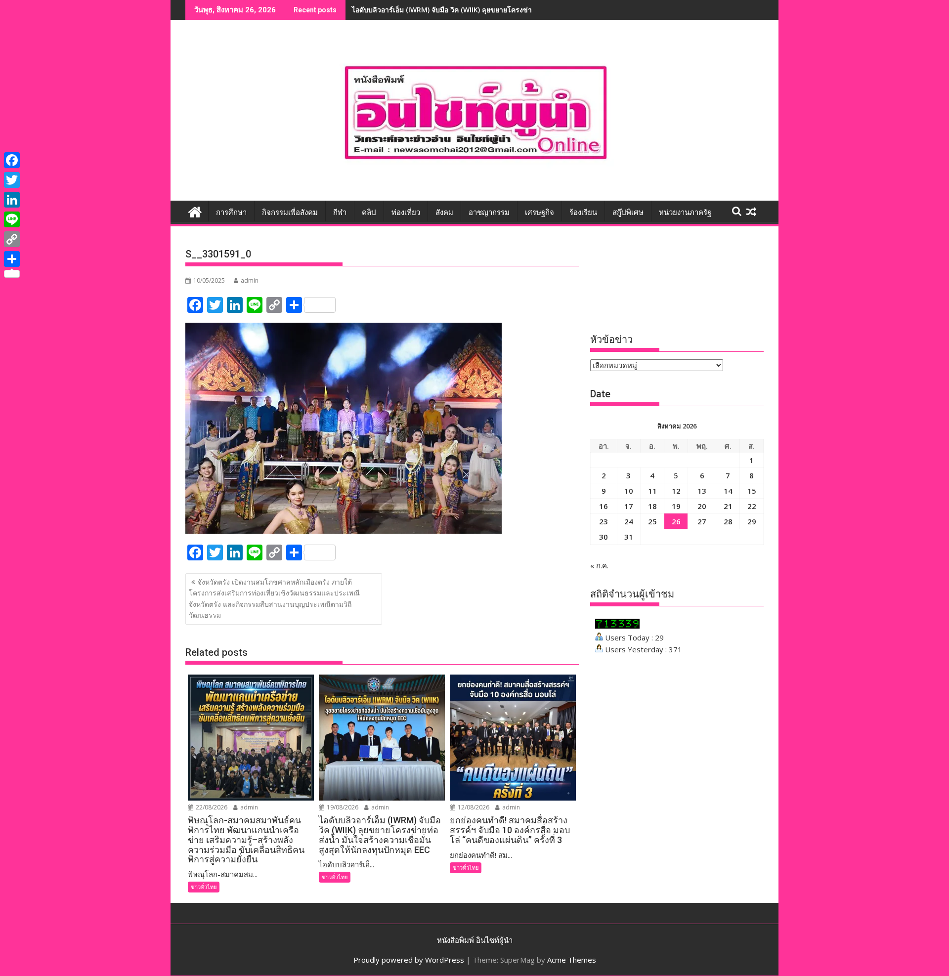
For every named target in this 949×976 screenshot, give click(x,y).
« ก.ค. (599, 565)
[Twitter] (12, 180)
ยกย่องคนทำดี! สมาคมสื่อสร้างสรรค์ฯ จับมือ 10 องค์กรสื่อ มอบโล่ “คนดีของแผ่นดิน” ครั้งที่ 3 (489, 9)
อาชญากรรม (489, 212)
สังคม (444, 212)
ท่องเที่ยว (405, 212)
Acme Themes (571, 960)
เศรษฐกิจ (539, 212)
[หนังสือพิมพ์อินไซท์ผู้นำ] (195, 210)
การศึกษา (231, 212)
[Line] (12, 219)
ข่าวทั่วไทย (203, 887)
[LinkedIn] (12, 200)
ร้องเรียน (583, 212)
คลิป (369, 212)
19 (676, 506)
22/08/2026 (210, 807)
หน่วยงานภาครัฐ (685, 212)
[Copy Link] (12, 239)
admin (250, 280)
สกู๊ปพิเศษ (628, 212)
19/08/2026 (341, 807)
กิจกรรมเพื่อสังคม (290, 212)
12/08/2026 (472, 807)
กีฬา (339, 212)
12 (676, 491)
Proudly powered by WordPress (408, 960)
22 (751, 506)
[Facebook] (12, 160)
